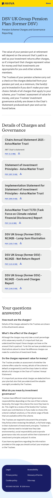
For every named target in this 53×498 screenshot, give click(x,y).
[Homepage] (8, 3)
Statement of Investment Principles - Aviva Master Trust (24, 167)
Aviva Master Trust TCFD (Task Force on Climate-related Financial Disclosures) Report (24, 214)
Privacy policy (11, 475)
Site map (31, 480)
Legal (8, 469)
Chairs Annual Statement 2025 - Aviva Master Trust (25, 142)
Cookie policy (11, 480)
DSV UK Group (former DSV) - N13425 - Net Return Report (23, 257)
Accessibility (32, 469)
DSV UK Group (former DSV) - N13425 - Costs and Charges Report (23, 279)
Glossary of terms (34, 475)
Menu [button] (48, 3)
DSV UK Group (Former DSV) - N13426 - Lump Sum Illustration (25, 236)
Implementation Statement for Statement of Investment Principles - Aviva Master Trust (24, 189)
